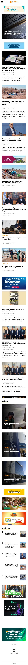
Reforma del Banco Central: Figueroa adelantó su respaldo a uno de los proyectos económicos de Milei (14, 343)
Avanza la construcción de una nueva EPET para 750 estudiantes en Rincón (13, 267)
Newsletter (14, 644)
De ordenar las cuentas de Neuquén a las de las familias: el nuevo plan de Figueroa (13, 378)
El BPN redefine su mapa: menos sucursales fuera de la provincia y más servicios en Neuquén (13, 33)
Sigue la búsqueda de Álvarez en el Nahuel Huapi (13, 424)
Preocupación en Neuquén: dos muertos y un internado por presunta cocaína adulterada (12, 451)
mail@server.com (14, 653)
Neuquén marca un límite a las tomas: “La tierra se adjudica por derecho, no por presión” (13, 103)
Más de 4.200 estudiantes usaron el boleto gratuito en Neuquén (11, 479)
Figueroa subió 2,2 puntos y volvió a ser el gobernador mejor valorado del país (13, 139)
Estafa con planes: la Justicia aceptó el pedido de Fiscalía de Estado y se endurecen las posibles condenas (13, 69)
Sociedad (5, 401)
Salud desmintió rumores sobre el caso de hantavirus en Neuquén (13, 310)
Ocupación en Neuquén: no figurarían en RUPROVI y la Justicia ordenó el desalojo (12, 182)
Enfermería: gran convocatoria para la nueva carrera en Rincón (14, 238)
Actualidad (5, 235)
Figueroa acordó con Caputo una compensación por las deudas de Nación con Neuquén (14, 209)
